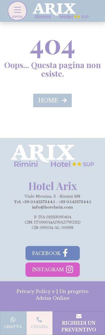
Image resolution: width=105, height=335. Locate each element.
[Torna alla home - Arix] (61, 10)
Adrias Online (53, 298)
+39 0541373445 (38, 202)
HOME (49, 100)
